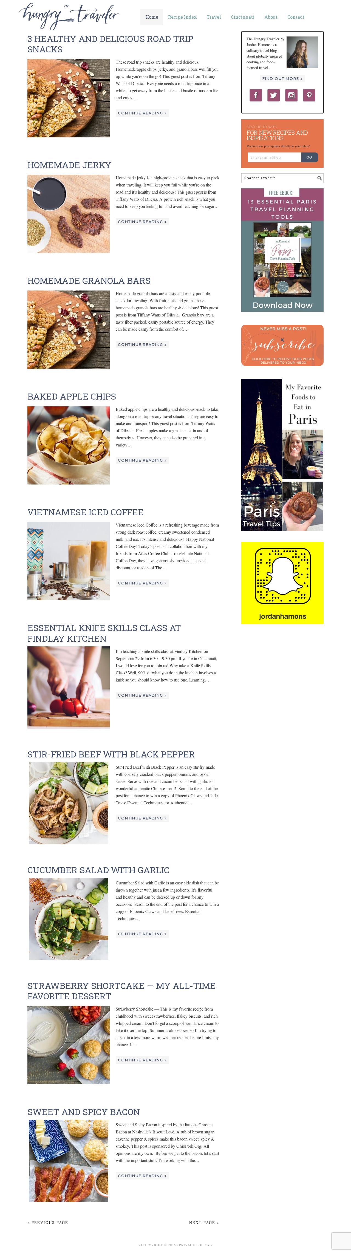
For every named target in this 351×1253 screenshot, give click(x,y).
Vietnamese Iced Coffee (85, 512)
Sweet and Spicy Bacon (83, 1112)
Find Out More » (282, 78)
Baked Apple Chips (71, 396)
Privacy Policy (194, 1245)
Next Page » (204, 1222)
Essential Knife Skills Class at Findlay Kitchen (104, 633)
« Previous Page (47, 1222)
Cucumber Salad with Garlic (98, 870)
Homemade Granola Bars (89, 280)
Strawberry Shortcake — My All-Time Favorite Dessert (121, 991)
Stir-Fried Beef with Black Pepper (111, 754)
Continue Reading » (142, 113)
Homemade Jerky (69, 165)
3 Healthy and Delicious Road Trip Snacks (110, 44)
